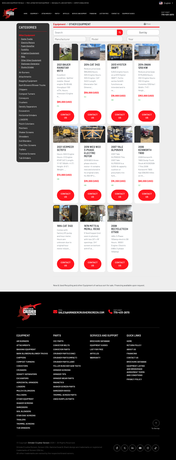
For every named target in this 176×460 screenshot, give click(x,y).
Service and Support (79, 13)
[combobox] (69, 39)
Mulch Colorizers (25, 390)
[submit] (120, 32)
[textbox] (64, 39)
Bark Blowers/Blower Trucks (32, 353)
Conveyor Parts (61, 349)
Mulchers (21, 395)
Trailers (21, 419)
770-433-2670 (167, 14)
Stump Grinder (27, 67)
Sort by (143, 32)
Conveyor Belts (61, 345)
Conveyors (22, 366)
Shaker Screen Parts (64, 386)
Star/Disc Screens (25, 415)
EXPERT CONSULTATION (81, 3)
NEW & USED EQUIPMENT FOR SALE (13, 3)
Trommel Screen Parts (64, 395)
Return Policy (134, 345)
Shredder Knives (61, 390)
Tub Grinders (23, 428)
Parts (57, 13)
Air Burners (22, 341)
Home (25, 13)
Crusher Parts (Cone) (64, 353)
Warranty (95, 357)
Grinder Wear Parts (63, 378)
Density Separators (26, 374)
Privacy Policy (134, 379)
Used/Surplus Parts (63, 399)
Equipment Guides (128, 13)
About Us (131, 349)
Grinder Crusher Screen (38, 442)
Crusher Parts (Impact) (65, 357)
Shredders (22, 407)
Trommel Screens (25, 423)
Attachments (46, 13)
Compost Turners (25, 361)
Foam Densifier (27, 46)
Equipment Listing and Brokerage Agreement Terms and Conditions (136, 370)
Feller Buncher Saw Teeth (67, 366)
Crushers (21, 370)
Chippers (21, 357)
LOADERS (20, 386)
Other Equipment (25, 399)
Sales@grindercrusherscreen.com (81, 312)
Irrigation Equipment (30, 53)
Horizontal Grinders (27, 382)
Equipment (34, 13)
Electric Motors (28, 42)
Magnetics (58, 382)
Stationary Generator (30, 63)
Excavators (22, 378)
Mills (23, 56)
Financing (93, 13)
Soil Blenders (23, 411)
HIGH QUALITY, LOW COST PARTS (62, 3)
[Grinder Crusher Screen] (29, 311)
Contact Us (115, 13)
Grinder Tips (59, 374)
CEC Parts (58, 341)
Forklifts (25, 49)
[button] (34, 13)
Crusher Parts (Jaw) (63, 361)
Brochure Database (100, 341)
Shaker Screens (24, 403)
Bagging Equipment (26, 349)
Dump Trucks (27, 39)
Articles (66, 13)
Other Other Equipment (31, 60)
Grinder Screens (61, 370)
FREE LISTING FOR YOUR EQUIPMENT (37, 3)
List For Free (104, 13)
